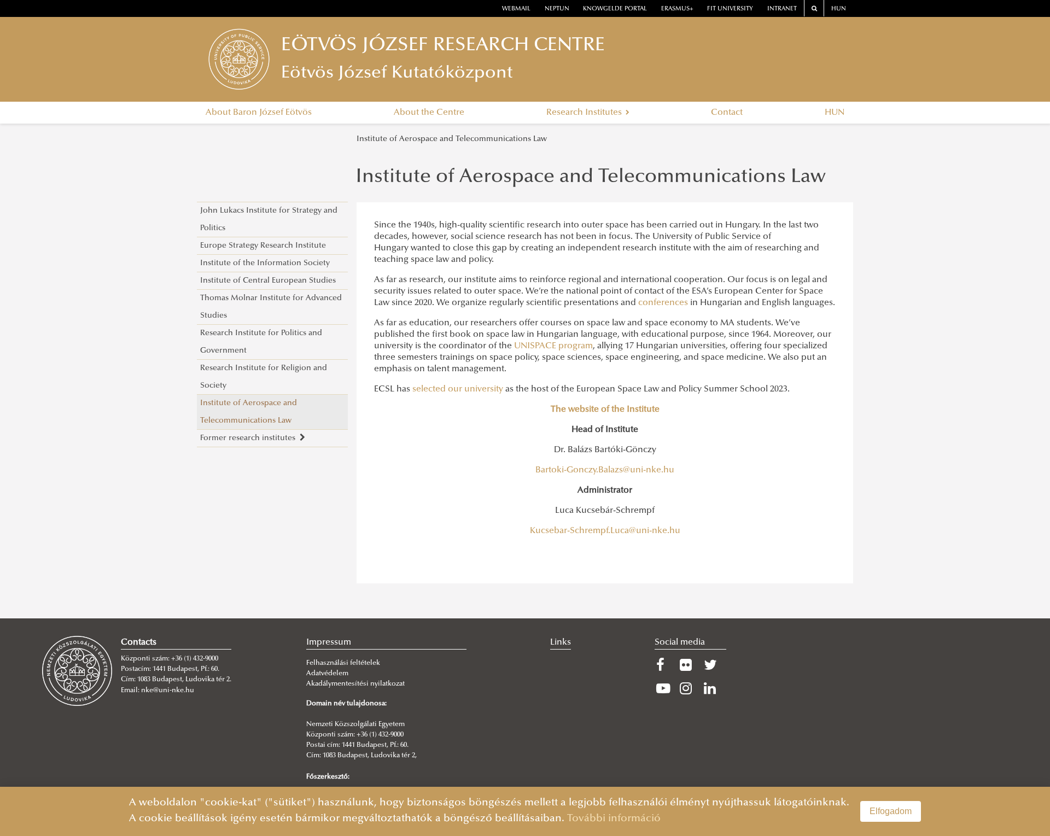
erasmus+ (677, 9)
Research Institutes (585, 112)
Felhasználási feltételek (343, 663)
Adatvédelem (327, 673)
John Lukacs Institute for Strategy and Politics (268, 219)
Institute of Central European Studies (268, 281)
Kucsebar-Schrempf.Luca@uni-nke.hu (605, 531)
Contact (727, 112)
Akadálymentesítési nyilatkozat (355, 684)
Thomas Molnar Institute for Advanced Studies (271, 307)
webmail (516, 9)
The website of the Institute (605, 409)
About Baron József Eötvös (259, 112)
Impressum (328, 642)
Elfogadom (891, 811)
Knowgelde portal (615, 9)
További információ (614, 819)
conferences (663, 303)
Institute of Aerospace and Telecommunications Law (452, 139)
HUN (838, 9)
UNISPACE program (553, 346)
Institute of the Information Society (265, 263)
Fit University (730, 9)
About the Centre (429, 112)
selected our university (457, 389)
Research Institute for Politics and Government (261, 342)
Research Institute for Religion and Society (263, 377)
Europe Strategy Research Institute (263, 246)
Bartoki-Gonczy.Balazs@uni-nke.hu (604, 470)
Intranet (782, 9)
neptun (557, 9)
